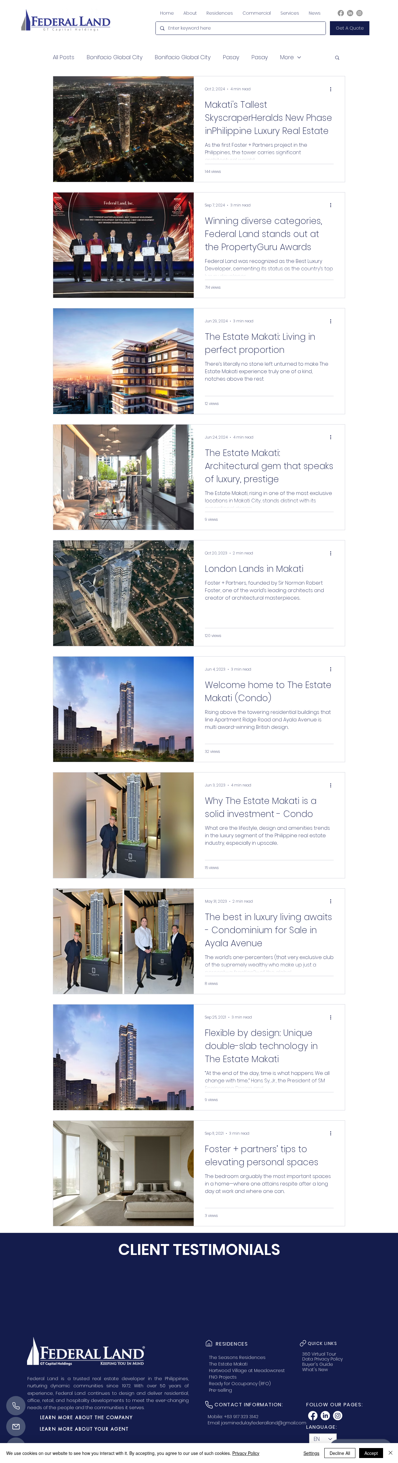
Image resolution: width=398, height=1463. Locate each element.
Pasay (231, 57)
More (287, 57)
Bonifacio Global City (114, 57)
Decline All (340, 1453)
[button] (349, 28)
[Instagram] (359, 13)
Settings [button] (311, 1453)
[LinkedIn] (350, 13)
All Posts (63, 57)
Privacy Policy (245, 1453)
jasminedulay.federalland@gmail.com (263, 1423)
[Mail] (15, 1426)
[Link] (209, 1343)
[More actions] (332, 89)
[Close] (390, 1453)
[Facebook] (341, 13)
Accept (371, 1453)
